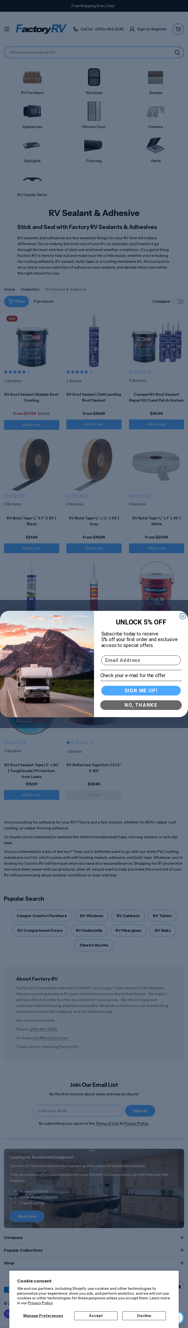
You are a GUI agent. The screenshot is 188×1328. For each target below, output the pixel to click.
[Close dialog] (183, 616)
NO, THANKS (141, 705)
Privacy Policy (40, 1303)
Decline (144, 1315)
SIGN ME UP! (141, 691)
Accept (96, 1315)
